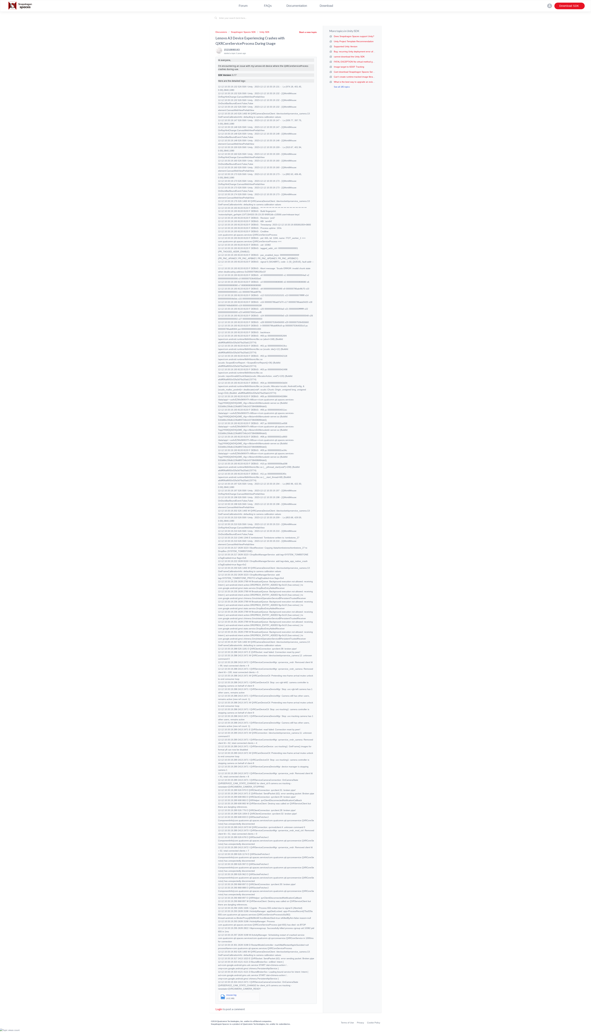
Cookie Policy (373, 1022)
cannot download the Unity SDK (349, 56)
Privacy (360, 1022)
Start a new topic (308, 32)
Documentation (296, 5)
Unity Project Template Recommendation (354, 41)
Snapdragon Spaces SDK (243, 32)
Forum (243, 5)
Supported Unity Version (345, 46)
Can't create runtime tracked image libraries (355, 77)
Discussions (221, 32)
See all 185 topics (342, 87)
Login (218, 1009)
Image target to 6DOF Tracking (349, 67)
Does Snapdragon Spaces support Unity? (354, 36)
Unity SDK (264, 32)
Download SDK (569, 5)
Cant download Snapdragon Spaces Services (356, 72)
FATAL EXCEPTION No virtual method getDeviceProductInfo (363, 61)
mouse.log (231, 995)
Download (326, 5)
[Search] (216, 18)
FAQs (268, 5)
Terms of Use (347, 1022)
